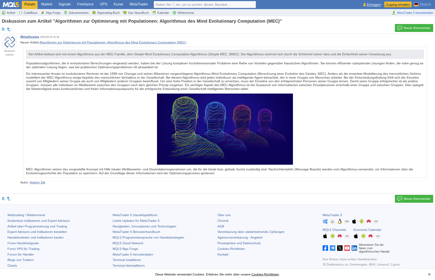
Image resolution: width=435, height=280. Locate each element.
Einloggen (374, 4)
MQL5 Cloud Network (128, 243)
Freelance (85, 4)
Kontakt (223, 254)
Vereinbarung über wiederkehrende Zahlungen (251, 232)
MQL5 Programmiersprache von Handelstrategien (148, 237)
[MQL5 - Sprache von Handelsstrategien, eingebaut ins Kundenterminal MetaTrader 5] (11, 4)
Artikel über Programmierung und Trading (37, 226)
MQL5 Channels (334, 230)
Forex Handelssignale (23, 243)
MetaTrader (139, 4)
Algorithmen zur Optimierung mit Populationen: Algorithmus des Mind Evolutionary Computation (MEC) (112, 42)
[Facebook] (325, 248)
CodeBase (30, 12)
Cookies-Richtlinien (231, 249)
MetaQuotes (29, 37)
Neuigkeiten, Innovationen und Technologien (144, 226)
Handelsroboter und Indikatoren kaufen (35, 237)
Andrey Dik (37, 182)
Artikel (11, 12)
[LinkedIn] (354, 248)
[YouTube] (347, 248)
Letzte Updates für (136, 220)
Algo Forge (53, 12)
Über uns (224, 215)
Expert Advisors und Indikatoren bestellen (37, 232)
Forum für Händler (20, 254)
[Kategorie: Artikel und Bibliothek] (8, 29)
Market (46, 4)
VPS (103, 4)
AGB (221, 226)
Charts (12, 265)
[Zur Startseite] (3, 29)
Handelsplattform (135, 215)
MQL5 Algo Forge (125, 249)
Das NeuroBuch (138, 12)
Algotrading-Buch (108, 12)
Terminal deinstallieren (129, 265)
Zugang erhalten (398, 4)
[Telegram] (332, 248)
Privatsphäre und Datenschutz (239, 243)
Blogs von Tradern (20, 260)
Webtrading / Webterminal (26, 215)
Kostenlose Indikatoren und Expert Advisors (38, 220)
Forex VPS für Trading (23, 249)
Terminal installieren (127, 260)
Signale (64, 4)
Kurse (118, 4)
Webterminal (186, 12)
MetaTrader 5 (332, 215)
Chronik (223, 220)
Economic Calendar (367, 230)
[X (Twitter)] (340, 248)
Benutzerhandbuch (136, 232)
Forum (29, 4)
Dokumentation (79, 12)
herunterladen (133, 254)
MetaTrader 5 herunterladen (415, 12)
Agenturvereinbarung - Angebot (240, 237)
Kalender (163, 12)
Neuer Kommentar (417, 28)
